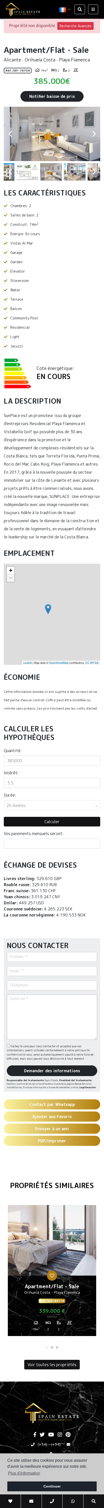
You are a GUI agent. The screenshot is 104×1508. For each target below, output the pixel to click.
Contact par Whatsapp (52, 1104)
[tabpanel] (52, 1272)
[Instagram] (60, 1435)
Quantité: (13, 750)
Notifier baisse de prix (52, 96)
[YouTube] (51, 1435)
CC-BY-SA (91, 663)
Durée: (10, 795)
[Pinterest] (68, 1435)
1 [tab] (47, 1347)
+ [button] (10, 570)
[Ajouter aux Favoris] (52, 1276)
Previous (10, 134)
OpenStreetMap (58, 663)
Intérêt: (11, 773)
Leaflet (27, 663)
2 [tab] (52, 1347)
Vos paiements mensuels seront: (34, 833)
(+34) (42, 1444)
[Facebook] (35, 1435)
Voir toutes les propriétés (52, 1364)
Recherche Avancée (75, 26)
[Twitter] (42, 1435)
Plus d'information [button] (24, 1473)
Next (94, 134)
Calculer (52, 821)
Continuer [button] (52, 1486)
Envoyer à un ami (52, 1128)
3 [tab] (57, 1347)
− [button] (10, 578)
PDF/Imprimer (52, 1141)
